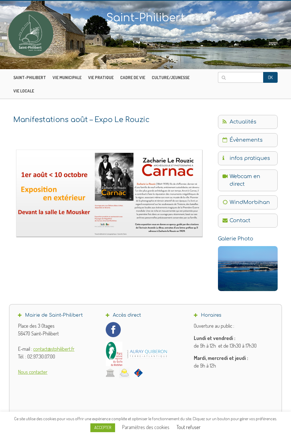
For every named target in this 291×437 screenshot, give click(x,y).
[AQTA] (147, 353)
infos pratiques (250, 158)
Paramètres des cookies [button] (145, 427)
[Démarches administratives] (110, 372)
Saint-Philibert (29, 77)
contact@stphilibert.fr (53, 349)
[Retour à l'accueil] (42, 33)
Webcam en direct (245, 180)
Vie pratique (101, 77)
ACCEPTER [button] (102, 427)
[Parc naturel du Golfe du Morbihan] (114, 354)
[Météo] (124, 373)
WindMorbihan (250, 202)
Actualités (243, 122)
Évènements (246, 140)
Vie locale (23, 91)
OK (270, 77)
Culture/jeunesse (171, 77)
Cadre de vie (132, 77)
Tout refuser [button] (188, 427)
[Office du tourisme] (138, 372)
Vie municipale (67, 77)
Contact (240, 220)
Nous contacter (32, 372)
